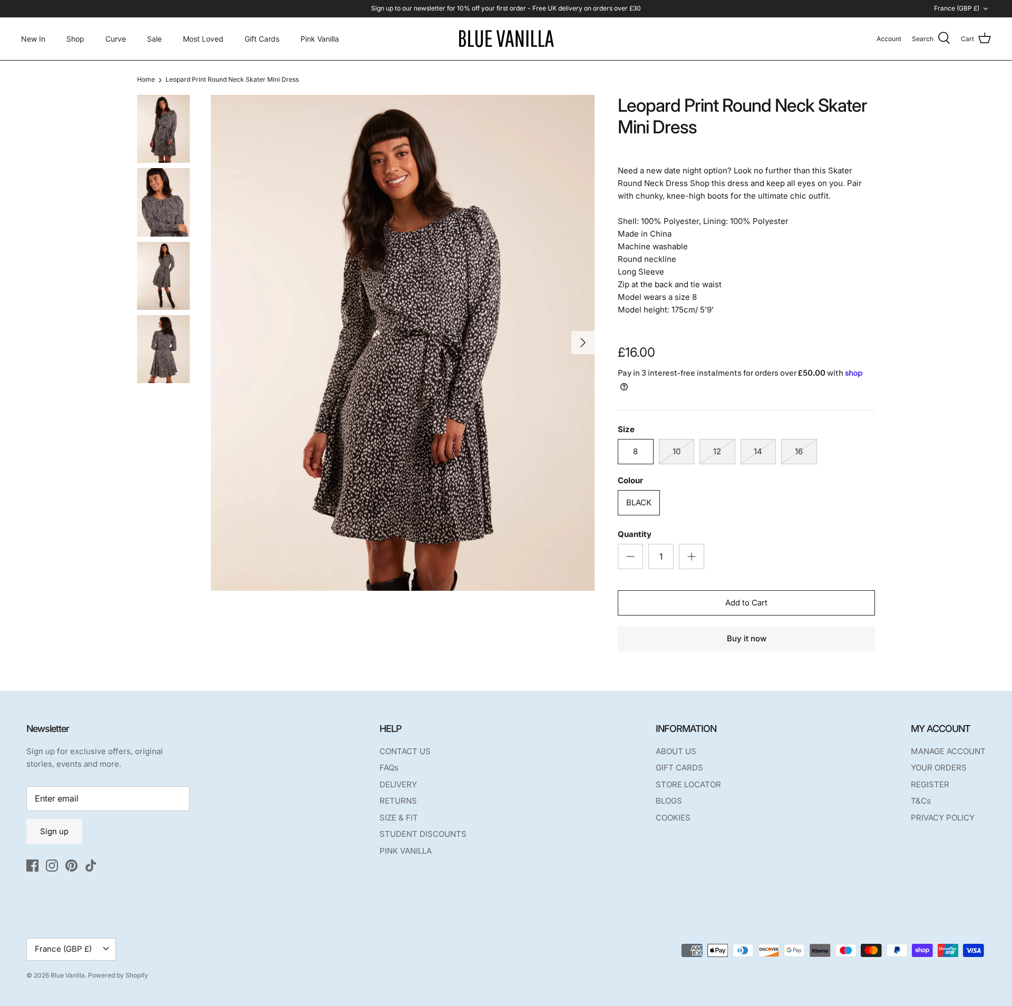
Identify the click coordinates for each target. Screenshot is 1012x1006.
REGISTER (930, 784)
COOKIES (673, 818)
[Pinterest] (71, 866)
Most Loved (203, 38)
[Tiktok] (91, 866)
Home (146, 80)
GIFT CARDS (679, 768)
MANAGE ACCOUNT (948, 751)
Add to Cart (746, 603)
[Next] (583, 342)
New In (33, 38)
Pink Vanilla (319, 38)
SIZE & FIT (399, 818)
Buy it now (746, 638)
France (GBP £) (956, 8)
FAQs (389, 768)
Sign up (54, 831)
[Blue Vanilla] (506, 39)
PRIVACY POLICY (943, 818)
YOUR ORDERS (939, 768)
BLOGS (669, 801)
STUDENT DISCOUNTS (423, 834)
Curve (115, 38)
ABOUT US (676, 751)
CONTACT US (405, 751)
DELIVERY (398, 784)
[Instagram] (52, 866)
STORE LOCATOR (688, 784)
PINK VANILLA (406, 851)
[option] (403, 342)
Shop (75, 38)
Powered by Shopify (118, 975)
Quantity (634, 534)
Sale (154, 38)
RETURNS (398, 801)
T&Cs (921, 801)
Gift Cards (262, 38)
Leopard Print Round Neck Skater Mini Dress (232, 80)
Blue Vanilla (68, 975)
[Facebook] (32, 866)
